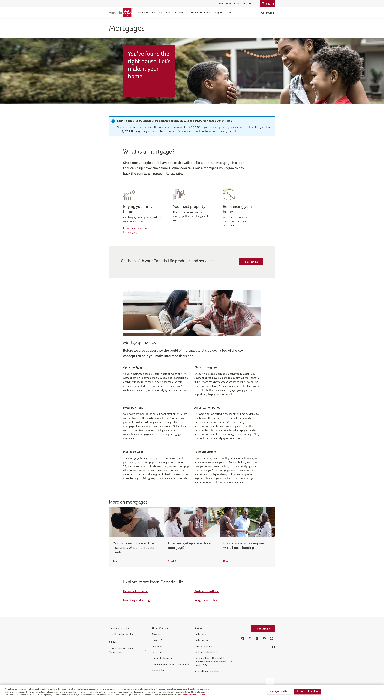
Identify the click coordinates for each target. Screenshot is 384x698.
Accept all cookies (308, 691)
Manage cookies (279, 691)
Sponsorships (159, 670)
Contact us (239, 3)
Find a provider (201, 640)
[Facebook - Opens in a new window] (242, 638)
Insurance (143, 12)
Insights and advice (206, 600)
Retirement (181, 12)
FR (250, 3)
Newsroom (157, 646)
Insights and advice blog (121, 634)
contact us (233, 131)
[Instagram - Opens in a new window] (271, 638)
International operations (207, 671)
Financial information (163, 658)
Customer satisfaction (205, 652)
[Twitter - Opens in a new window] (250, 638)
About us (156, 634)
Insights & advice (222, 12)
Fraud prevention (203, 646)
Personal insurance (135, 591)
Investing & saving (161, 12)
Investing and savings (137, 600)
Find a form (225, 3)
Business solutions (200, 12)
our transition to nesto (213, 131)
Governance (158, 652)
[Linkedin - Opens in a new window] (257, 638)
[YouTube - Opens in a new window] (264, 638)
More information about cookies (195, 694)
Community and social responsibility (170, 664)
